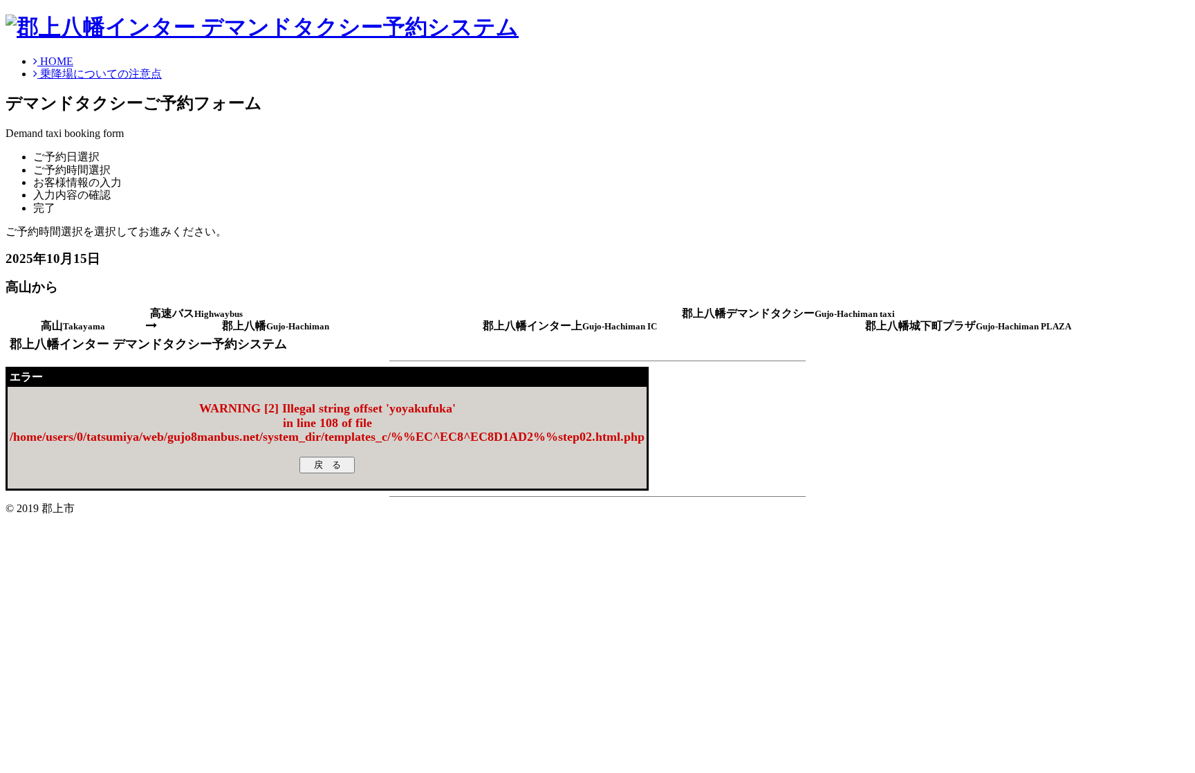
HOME (55, 61)
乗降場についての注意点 (99, 74)
